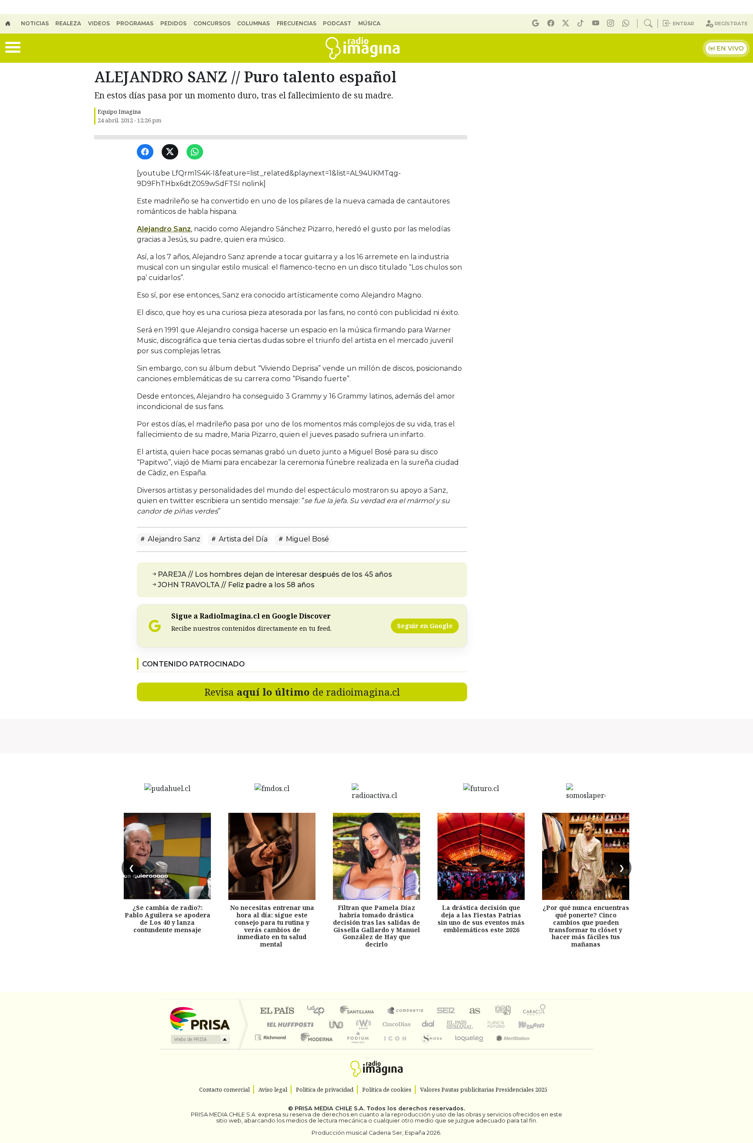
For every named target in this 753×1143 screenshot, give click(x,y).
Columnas (253, 23)
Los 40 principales (318, 1011)
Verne (478, 1024)
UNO (337, 1024)
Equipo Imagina (119, 111)
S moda (429, 1048)
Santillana (359, 1011)
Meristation (508, 1048)
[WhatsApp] (196, 152)
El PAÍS (277, 1011)
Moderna (314, 1048)
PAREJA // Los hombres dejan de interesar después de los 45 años (275, 574)
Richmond (271, 1048)
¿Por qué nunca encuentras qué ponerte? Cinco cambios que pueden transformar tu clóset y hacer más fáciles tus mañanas (586, 925)
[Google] (537, 23)
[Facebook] (552, 23)
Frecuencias (296, 23)
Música (369, 23)
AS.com (473, 1011)
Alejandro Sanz (164, 229)
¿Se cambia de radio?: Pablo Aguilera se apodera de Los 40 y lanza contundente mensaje (167, 918)
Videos (99, 23)
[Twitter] (171, 152)
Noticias (35, 23)
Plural (355, 1048)
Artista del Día (242, 539)
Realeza (68, 23)
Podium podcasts (271, 1035)
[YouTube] (597, 23)
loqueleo (466, 1048)
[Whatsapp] (627, 23)
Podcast (337, 23)
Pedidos (173, 23)
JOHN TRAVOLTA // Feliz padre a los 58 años (236, 585)
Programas (134, 23)
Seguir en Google (425, 626)
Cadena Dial (504, 1024)
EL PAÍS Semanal (452, 1024)
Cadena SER (446, 1011)
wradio (362, 1024)
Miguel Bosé (306, 539)
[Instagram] (612, 23)
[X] (567, 23)
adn (502, 1011)
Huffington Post (288, 1024)
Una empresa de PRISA (199, 1018)
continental (428, 1024)
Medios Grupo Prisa (199, 1039)
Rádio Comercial (547, 1048)
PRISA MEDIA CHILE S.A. (330, 1108)
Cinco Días (395, 1024)
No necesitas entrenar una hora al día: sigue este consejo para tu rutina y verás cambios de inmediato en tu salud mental (272, 925)
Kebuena (535, 1024)
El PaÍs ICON (393, 1048)
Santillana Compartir (405, 1011)
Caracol (534, 1011)
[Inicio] (13, 23)
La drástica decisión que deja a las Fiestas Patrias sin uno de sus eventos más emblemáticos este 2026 (481, 918)
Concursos (212, 23)
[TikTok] (582, 23)
